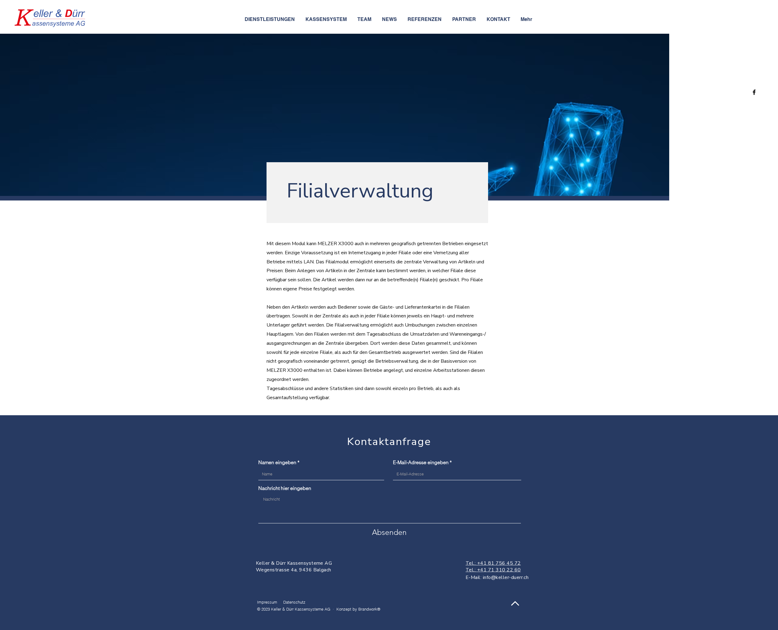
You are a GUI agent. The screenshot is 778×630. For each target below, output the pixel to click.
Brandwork (367, 609)
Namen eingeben (277, 462)
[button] (327, 19)
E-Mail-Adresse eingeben (421, 462)
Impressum (267, 602)
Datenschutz (294, 602)
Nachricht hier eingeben (284, 488)
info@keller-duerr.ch (506, 577)
